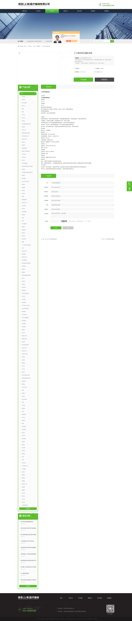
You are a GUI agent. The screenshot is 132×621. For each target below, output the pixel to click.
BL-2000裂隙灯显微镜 (109, 239)
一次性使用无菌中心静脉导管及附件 (34, 41)
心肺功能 (24, 205)
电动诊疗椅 (24, 139)
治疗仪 (23, 499)
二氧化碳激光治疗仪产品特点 (27, 541)
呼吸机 (23, 393)
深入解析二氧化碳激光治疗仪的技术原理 (29, 566)
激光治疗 (24, 462)
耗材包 (23, 284)
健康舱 (23, 481)
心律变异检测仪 (25, 308)
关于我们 (38, 11)
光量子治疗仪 (25, 353)
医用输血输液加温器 (26, 275)
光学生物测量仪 (25, 317)
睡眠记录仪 (24, 338)
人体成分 (24, 299)
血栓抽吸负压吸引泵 (26, 123)
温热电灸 (24, 311)
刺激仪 (23, 329)
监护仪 (23, 372)
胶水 (23, 220)
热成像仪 (24, 326)
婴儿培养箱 (24, 399)
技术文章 (79, 11)
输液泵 (23, 478)
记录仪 (23, 432)
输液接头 (24, 290)
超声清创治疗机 (25, 136)
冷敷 (23, 217)
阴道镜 (23, 408)
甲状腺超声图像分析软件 (27, 172)
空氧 (23, 402)
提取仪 (23, 444)
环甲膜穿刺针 (25, 163)
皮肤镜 (23, 142)
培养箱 (23, 120)
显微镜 (23, 363)
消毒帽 (23, 272)
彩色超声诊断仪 (25, 344)
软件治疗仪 (24, 347)
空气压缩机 (24, 102)
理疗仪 (23, 332)
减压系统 (24, 238)
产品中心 (52, 11)
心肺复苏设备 (25, 505)
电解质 (23, 226)
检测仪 (23, 487)
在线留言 (93, 11)
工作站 (23, 366)
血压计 (23, 278)
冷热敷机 (24, 323)
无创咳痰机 (24, 211)
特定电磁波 (24, 260)
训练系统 (24, 302)
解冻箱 (38, 46)
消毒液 (23, 453)
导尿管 (23, 127)
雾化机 (23, 235)
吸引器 (23, 496)
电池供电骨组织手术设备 (27, 166)
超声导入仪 (24, 202)
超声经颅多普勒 (25, 293)
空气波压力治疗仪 (26, 305)
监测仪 (23, 471)
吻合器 (23, 232)
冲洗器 (23, 405)
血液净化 (24, 381)
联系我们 (107, 11)
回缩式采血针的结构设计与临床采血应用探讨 (29, 579)
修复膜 (23, 214)
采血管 (23, 281)
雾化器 (23, 420)
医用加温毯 (24, 148)
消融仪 (23, 441)
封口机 (23, 417)
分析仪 (23, 493)
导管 (23, 459)
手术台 (23, 114)
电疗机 (23, 208)
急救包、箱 (24, 484)
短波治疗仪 (24, 350)
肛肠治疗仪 (24, 257)
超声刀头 (24, 130)
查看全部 (28, 508)
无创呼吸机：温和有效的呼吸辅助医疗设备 (29, 554)
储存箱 (23, 341)
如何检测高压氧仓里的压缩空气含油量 (29, 560)
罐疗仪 (23, 105)
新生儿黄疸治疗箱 (26, 375)
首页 (25, 46)
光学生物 (24, 154)
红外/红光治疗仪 (25, 181)
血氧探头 (24, 266)
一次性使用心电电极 (26, 245)
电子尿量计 (24, 223)
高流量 (23, 447)
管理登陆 (95, 618)
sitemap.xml (79, 618)
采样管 (23, 450)
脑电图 (23, 187)
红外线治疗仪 (25, 465)
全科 (34, 46)
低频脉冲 (24, 229)
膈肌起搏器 (24, 199)
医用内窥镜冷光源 (26, 133)
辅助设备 (24, 426)
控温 (23, 411)
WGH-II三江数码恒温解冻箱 (51, 239)
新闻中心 (66, 11)
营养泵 (23, 193)
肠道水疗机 (24, 335)
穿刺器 (23, 169)
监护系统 (24, 429)
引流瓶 (23, 96)
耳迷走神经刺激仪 (49, 41)
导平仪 (23, 99)
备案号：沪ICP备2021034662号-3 (68, 618)
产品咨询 (83, 79)
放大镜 (23, 296)
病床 (23, 390)
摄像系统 (24, 414)
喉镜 (23, 241)
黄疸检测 (24, 178)
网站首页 (24, 11)
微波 (23, 108)
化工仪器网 (90, 618)
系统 (23, 456)
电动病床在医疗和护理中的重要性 (28, 547)
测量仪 (23, 490)
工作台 (23, 369)
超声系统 (24, 438)
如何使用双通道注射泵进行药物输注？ (29, 534)
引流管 (23, 435)
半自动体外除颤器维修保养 (27, 521)
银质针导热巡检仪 (26, 151)
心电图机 (24, 468)
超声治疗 (24, 287)
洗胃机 (23, 190)
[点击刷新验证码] (64, 221)
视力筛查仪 (24, 314)
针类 (23, 248)
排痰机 (23, 356)
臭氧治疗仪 (24, 251)
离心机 (23, 117)
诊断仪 (23, 474)
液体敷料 (24, 254)
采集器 (23, 145)
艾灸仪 (23, 160)
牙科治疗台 (24, 387)
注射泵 (23, 396)
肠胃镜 (23, 384)
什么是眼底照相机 (25, 573)
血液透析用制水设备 (26, 378)
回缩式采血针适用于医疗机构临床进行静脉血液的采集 (29, 528)
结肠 (23, 196)
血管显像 (24, 320)
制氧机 (23, 175)
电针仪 (23, 502)
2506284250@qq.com (68, 608)
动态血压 (24, 157)
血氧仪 (23, 359)
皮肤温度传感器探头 (26, 263)
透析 (23, 423)
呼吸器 (23, 184)
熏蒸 (23, 111)
